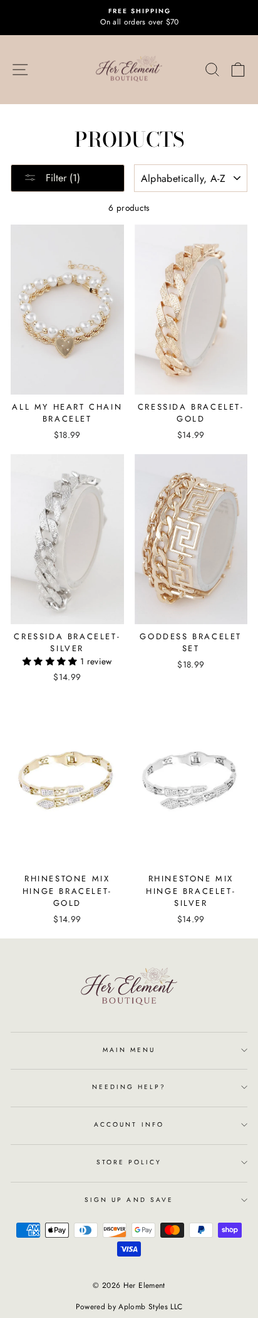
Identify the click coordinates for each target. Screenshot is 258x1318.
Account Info (129, 1124)
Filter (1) (61, 178)
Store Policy (129, 1162)
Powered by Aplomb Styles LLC (129, 1306)
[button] (51, 661)
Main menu (129, 1050)
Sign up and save (129, 1199)
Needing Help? (129, 1087)
